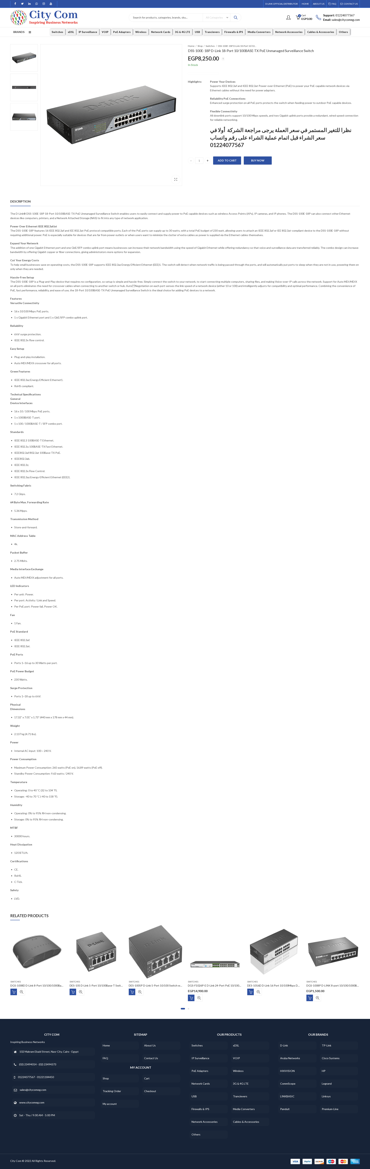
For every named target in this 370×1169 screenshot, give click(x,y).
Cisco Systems (331, 1058)
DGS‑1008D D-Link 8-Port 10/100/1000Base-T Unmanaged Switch (50, 985)
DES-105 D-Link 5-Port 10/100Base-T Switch (97, 985)
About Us (150, 1045)
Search (235, 17)
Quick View (21, 991)
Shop (200, 46)
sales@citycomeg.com (33, 1089)
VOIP (236, 1058)
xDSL (236, 1045)
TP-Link (326, 1045)
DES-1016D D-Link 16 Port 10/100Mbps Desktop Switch (281, 985)
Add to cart (227, 160)
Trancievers (240, 1096)
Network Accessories (205, 1121)
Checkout (150, 1091)
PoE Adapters (200, 1070)
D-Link (284, 1045)
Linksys (326, 1096)
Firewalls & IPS (200, 1109)
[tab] (20, 201)
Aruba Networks (290, 1058)
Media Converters (244, 1109)
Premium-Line (330, 1109)
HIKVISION (287, 1070)
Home (191, 46)
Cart (147, 1078)
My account (110, 1103)
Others (196, 1134)
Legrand (327, 1083)
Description (20, 201)
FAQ (105, 1058)
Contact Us (151, 1058)
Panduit (285, 1109)
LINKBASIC (287, 1096)
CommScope (287, 1083)
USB (194, 1096)
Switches (210, 46)
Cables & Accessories (246, 1121)
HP (323, 1070)
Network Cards (201, 1083)
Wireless (238, 1070)
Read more (13, 992)
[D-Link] (203, 73)
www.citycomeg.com (31, 1102)
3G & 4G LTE (241, 1083)
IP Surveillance (200, 1058)
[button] (182, 1008)
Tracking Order (112, 1091)
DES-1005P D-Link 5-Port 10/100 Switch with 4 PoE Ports (163, 985)
